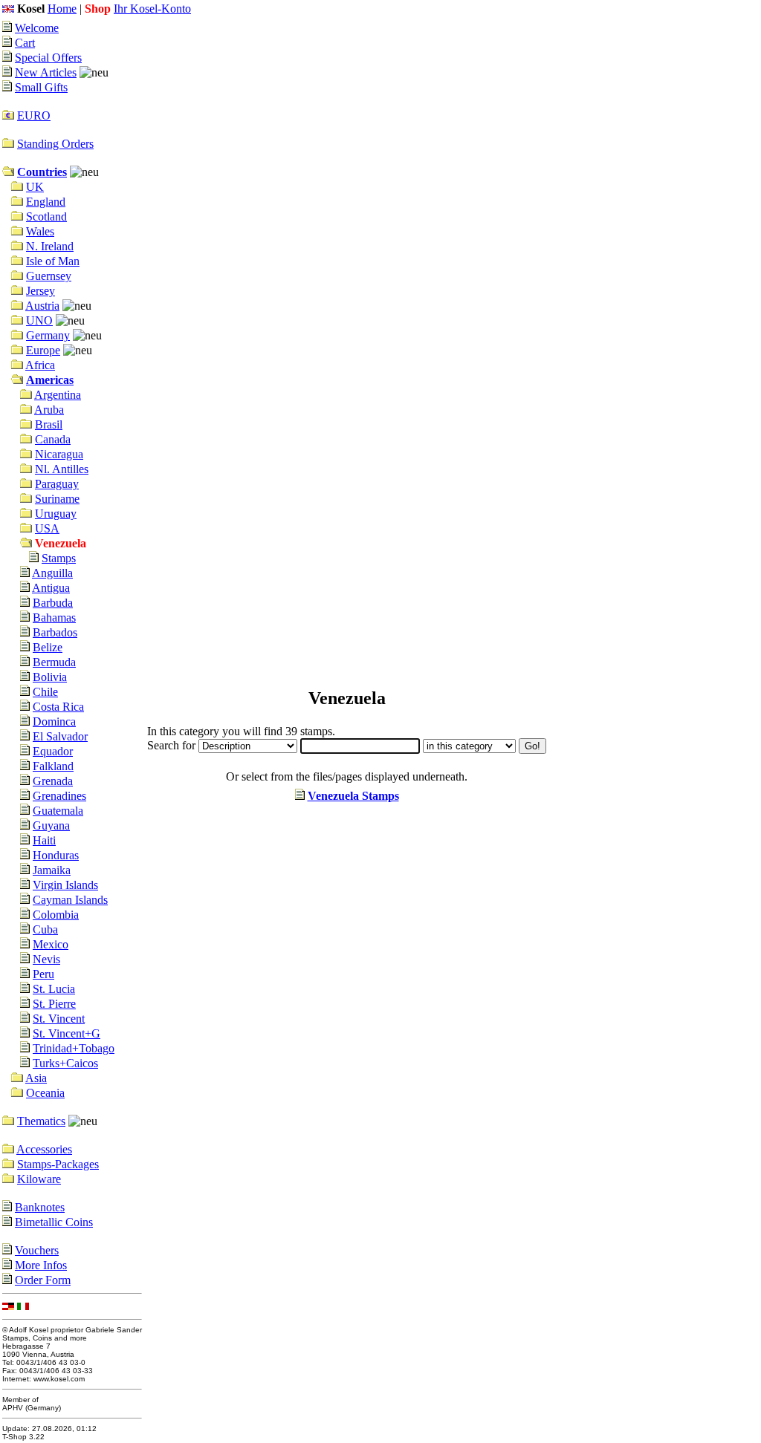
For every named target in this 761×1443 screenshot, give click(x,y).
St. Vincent (59, 1018)
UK (35, 186)
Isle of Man (53, 261)
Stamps (59, 558)
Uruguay (56, 513)
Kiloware (39, 1179)
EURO (34, 115)
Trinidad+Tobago (73, 1048)
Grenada (53, 781)
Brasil (48, 424)
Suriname (57, 498)
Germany (48, 335)
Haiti (44, 840)
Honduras (56, 855)
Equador (53, 751)
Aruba (49, 409)
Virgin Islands (65, 885)
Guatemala (58, 810)
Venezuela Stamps (353, 795)
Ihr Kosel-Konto (152, 8)
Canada (53, 439)
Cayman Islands (70, 899)
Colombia (56, 914)
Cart (25, 42)
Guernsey (48, 276)
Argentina (57, 394)
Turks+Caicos (65, 1063)
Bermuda (54, 662)
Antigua (51, 588)
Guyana (51, 825)
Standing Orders (55, 143)
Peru (43, 974)
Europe (43, 350)
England (45, 201)
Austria (42, 305)
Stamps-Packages (58, 1164)
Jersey (40, 290)
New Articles (46, 72)
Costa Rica (58, 706)
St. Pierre (54, 1003)
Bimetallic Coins (54, 1222)
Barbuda (53, 602)
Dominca (54, 721)
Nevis (46, 959)
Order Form (43, 1280)
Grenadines (59, 795)
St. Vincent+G (66, 1033)
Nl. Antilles (61, 469)
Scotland (46, 216)
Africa (40, 365)
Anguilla (52, 573)
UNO (39, 320)
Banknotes (40, 1207)
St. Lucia (54, 989)
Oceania (45, 1093)
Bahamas (54, 617)
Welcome (37, 28)
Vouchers (37, 1250)
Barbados (55, 632)
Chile (45, 691)
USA (47, 528)
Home (62, 8)
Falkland (53, 766)
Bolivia (50, 677)
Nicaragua (59, 454)
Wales (40, 231)
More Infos (41, 1265)
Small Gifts (41, 87)
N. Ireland (50, 246)
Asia (36, 1078)
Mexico (50, 944)
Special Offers (48, 57)
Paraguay (57, 484)
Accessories (44, 1149)
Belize (47, 647)
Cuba (45, 929)
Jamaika (52, 870)
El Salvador (60, 736)
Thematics (41, 1121)
